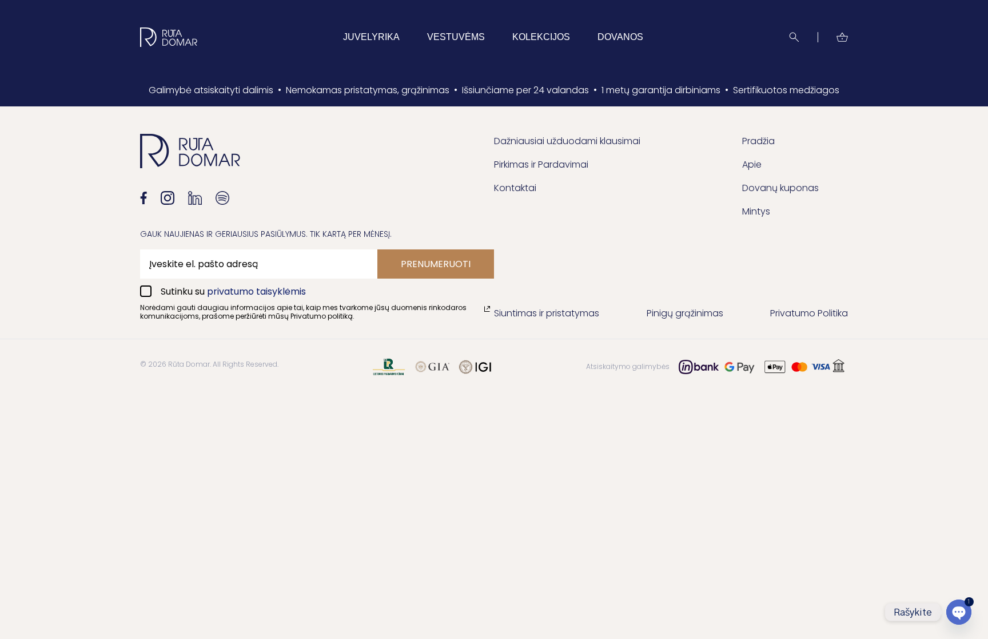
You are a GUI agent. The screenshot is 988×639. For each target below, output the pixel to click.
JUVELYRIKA (371, 37)
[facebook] (143, 198)
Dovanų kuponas (780, 188)
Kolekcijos (541, 37)
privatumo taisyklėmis (256, 291)
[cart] (842, 37)
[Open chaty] (958, 612)
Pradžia (758, 141)
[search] (794, 37)
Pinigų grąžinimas (685, 313)
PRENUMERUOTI (436, 264)
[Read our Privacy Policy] (487, 309)
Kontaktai (515, 188)
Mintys (756, 211)
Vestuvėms (456, 37)
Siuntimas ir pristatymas (546, 313)
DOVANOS (620, 37)
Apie (752, 164)
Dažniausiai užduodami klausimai (567, 141)
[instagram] (167, 198)
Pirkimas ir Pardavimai (541, 164)
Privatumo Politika (809, 313)
